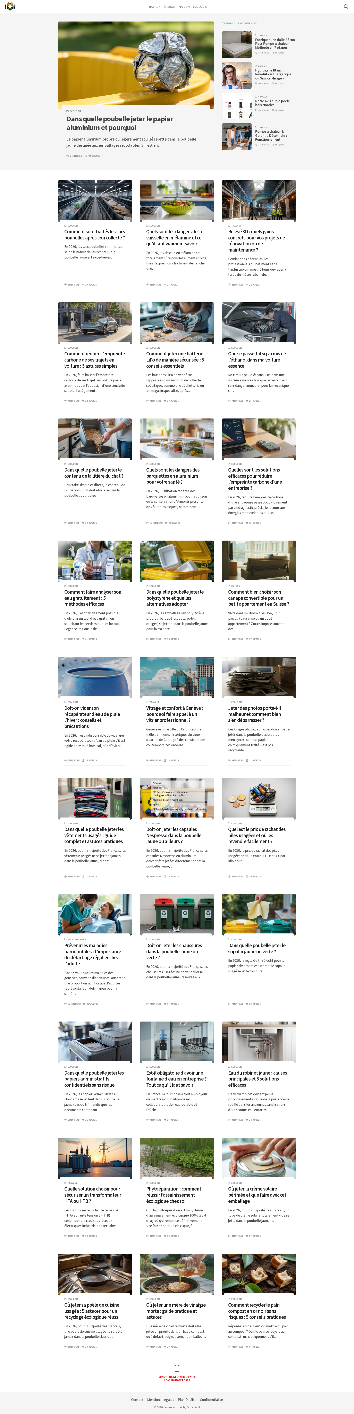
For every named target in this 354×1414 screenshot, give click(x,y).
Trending (229, 23)
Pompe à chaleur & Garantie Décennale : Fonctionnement (271, 135)
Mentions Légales (160, 1399)
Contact (137, 1399)
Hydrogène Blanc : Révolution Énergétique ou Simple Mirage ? (273, 74)
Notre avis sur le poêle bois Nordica (272, 103)
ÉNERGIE (262, 66)
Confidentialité (211, 1399)
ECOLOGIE (76, 111)
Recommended (248, 23)
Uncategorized (76, 939)
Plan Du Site (187, 1399)
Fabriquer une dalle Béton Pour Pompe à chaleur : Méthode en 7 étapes (275, 43)
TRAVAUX (262, 35)
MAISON (235, 586)
